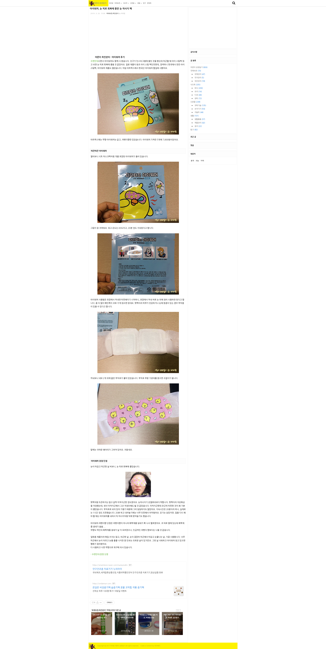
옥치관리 (199, 78)
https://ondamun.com (102, 583)
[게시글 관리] (100, 603)
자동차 (199, 112)
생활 (195, 116)
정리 (198, 126)
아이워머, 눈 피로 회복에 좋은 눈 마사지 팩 (111, 9)
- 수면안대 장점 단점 (99, 554)
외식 (199, 88)
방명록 (149, 3)
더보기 (178, 610)
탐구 (144, 3)
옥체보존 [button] (117, 3)
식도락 (195, 85)
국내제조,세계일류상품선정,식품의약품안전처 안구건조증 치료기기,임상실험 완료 (128, 572)
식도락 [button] (125, 3)
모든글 (111, 3)
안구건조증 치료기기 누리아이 (107, 569)
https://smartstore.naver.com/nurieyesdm (110, 565)
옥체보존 (196, 71)
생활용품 (200, 119)
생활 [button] (138, 3)
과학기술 (200, 105)
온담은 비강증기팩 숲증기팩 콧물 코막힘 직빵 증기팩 (118, 587)
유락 (198, 98)
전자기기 (200, 109)
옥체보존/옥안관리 (112, 13)
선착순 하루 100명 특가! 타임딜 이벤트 (110, 591)
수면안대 (94, 61)
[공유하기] (97, 603)
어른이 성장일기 (98, 3)
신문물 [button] (132, 3)
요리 (198, 91)
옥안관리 (200, 81)
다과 (198, 95)
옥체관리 (200, 74)
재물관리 (200, 123)
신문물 (195, 102)
